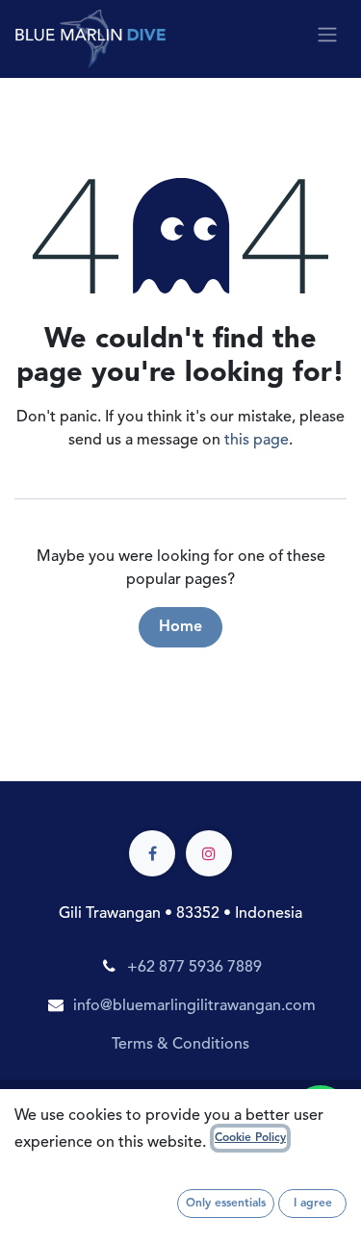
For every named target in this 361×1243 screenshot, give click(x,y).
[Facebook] (152, 853)
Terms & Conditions (180, 1045)
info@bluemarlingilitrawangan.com (194, 1006)
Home (180, 627)
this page (256, 440)
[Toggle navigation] (327, 33)
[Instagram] (209, 853)
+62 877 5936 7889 (194, 968)
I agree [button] (313, 1203)
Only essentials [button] (226, 1203)
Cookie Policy (250, 1138)
